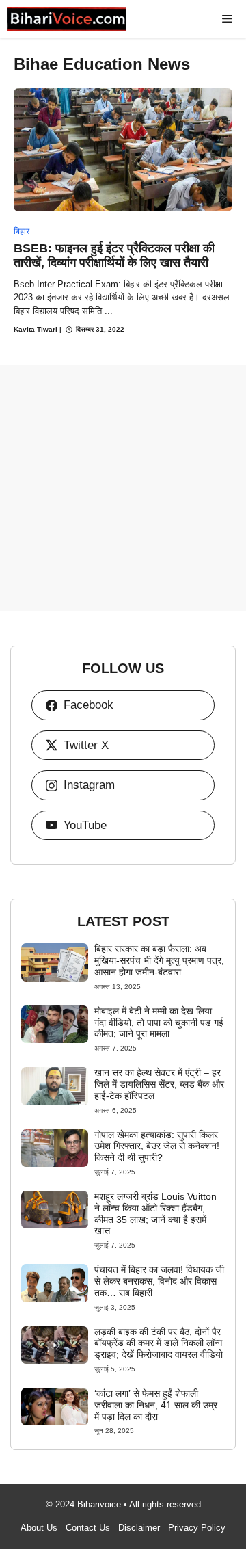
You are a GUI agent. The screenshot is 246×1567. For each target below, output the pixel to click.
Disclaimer (139, 1528)
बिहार (21, 231)
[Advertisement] (123, 488)
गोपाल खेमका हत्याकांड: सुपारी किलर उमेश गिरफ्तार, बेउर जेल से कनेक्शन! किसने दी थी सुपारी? (156, 1146)
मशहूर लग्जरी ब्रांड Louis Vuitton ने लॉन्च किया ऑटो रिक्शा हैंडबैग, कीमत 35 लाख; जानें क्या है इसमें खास (155, 1213)
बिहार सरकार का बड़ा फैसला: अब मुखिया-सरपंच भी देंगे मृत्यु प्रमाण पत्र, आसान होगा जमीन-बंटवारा (159, 960)
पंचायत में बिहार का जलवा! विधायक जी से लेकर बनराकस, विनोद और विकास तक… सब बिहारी (159, 1281)
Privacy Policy (197, 1528)
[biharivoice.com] (66, 19)
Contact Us (88, 1528)
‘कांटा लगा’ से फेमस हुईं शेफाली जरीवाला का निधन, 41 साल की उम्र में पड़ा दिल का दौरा (155, 1405)
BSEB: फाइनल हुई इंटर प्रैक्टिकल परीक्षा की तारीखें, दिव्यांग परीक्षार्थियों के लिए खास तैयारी (114, 255)
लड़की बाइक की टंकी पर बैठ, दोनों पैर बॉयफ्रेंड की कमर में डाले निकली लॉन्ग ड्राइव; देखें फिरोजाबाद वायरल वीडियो (158, 1343)
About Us (38, 1528)
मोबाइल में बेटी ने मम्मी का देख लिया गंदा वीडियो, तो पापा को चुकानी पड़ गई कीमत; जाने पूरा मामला (158, 1022)
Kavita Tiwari (35, 329)
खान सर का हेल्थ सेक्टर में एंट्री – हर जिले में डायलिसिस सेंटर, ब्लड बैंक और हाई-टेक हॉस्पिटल (159, 1084)
